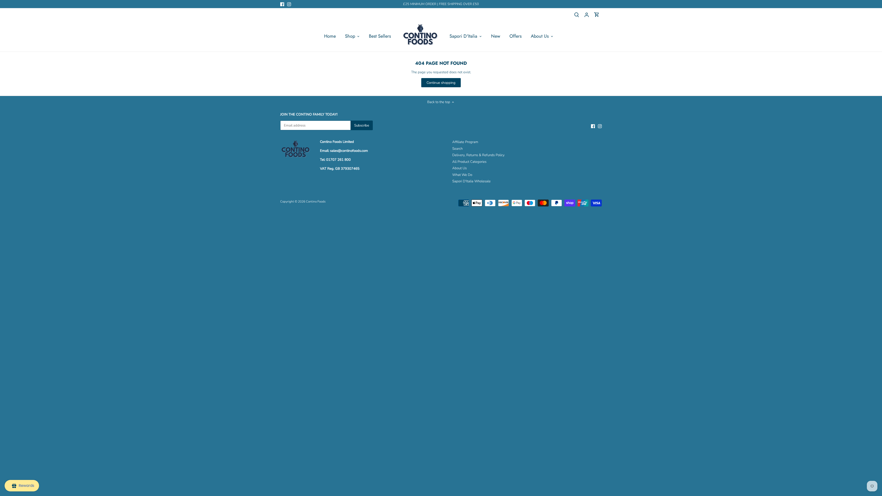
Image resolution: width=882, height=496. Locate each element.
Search (457, 148)
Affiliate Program (465, 142)
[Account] (587, 14)
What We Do (462, 174)
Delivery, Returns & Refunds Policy (478, 155)
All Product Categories (469, 161)
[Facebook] (282, 4)
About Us (459, 168)
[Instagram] (289, 4)
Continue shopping (441, 82)
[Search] (576, 14)
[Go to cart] (596, 14)
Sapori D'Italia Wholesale (471, 181)
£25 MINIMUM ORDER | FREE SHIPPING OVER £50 (441, 4)
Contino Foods (315, 201)
